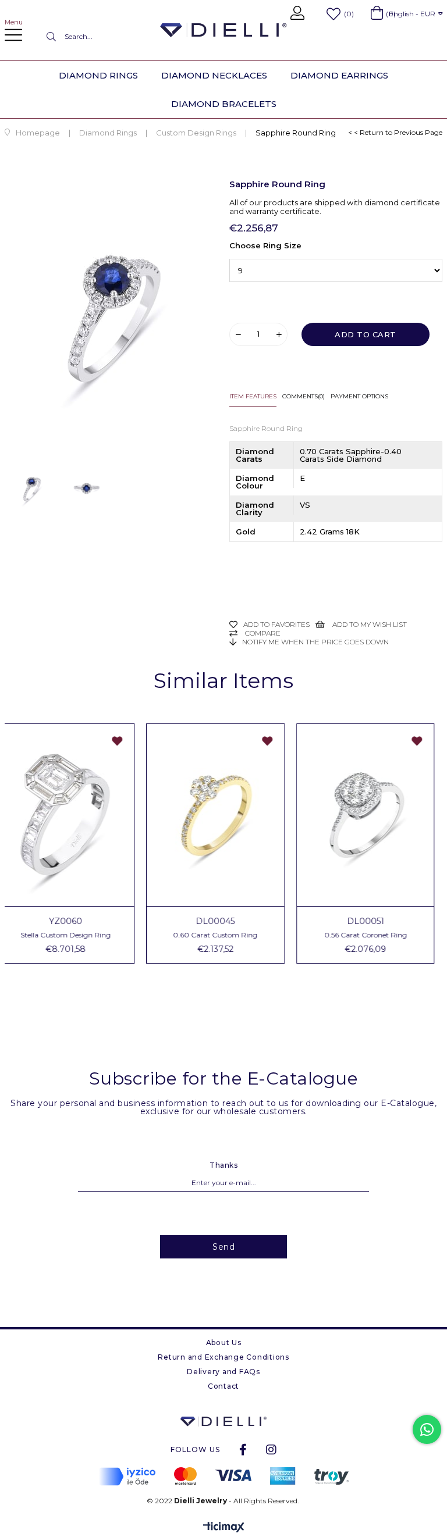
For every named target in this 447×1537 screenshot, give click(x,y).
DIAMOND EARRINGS (339, 75)
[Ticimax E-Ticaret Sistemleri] (223, 1528)
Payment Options (359, 396)
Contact (223, 1386)
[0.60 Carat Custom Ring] (223, 815)
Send (223, 1247)
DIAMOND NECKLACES (214, 75)
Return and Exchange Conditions (223, 1357)
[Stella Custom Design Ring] (74, 815)
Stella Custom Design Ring (74, 935)
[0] (377, 13)
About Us (224, 1342)
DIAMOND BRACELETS (223, 103)
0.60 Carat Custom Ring (223, 935)
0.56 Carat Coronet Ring (373, 935)
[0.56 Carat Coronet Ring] (373, 815)
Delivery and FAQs (223, 1371)
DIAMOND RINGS (98, 75)
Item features (252, 396)
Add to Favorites (125, 741)
